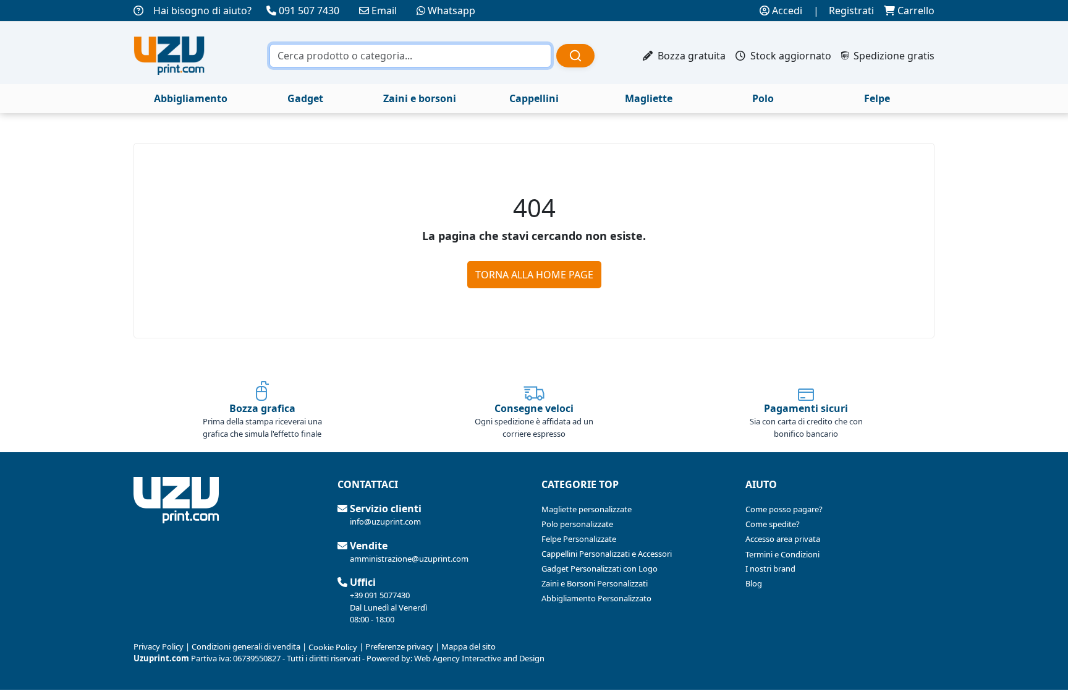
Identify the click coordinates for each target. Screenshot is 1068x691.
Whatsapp (451, 10)
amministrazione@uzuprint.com (409, 558)
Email (384, 10)
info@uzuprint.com (385, 521)
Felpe (877, 98)
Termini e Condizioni (782, 554)
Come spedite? (772, 524)
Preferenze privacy (399, 646)
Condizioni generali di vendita (246, 646)
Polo (763, 98)
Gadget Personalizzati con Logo (599, 568)
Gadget (305, 98)
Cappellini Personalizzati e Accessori (606, 553)
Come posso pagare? (784, 509)
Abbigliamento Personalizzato (596, 598)
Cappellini (534, 98)
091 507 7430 (309, 10)
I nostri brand (770, 568)
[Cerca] (575, 55)
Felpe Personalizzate (578, 538)
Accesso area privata (782, 538)
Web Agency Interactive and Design (479, 658)
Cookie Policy (332, 647)
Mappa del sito (468, 646)
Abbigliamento (190, 98)
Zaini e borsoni (419, 98)
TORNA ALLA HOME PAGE (534, 274)
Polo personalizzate (577, 524)
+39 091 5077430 (380, 595)
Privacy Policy (159, 646)
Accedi (785, 10)
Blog (753, 583)
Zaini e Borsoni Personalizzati (594, 583)
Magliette (648, 98)
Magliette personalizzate (586, 509)
